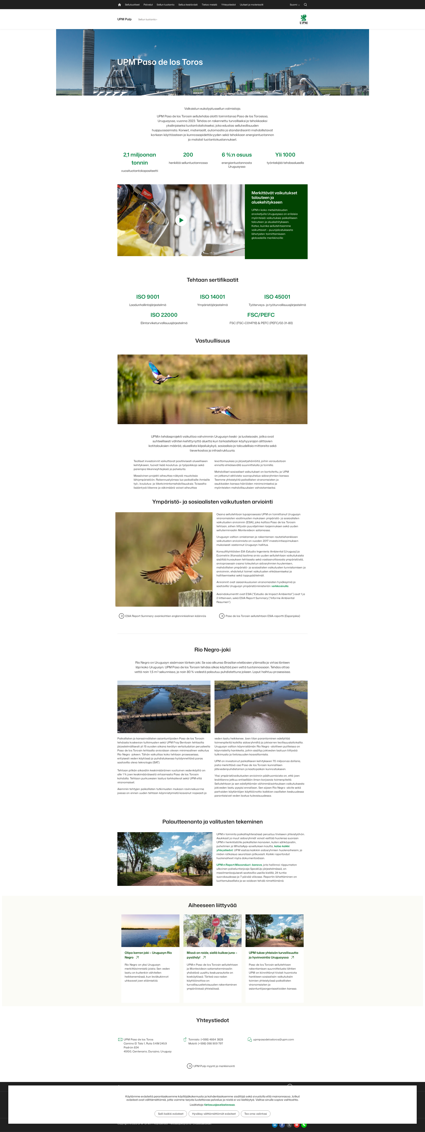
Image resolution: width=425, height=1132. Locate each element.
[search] (305, 4)
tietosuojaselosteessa (219, 1105)
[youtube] (296, 1125)
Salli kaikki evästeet (170, 1114)
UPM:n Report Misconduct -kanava (239, 865)
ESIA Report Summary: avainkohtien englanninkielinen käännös (165, 616)
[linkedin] (275, 1125)
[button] (304, 1125)
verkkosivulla (280, 586)
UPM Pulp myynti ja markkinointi (214, 1066)
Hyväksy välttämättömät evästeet (214, 1114)
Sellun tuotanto (147, 19)
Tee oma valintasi (255, 1114)
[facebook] (282, 1125)
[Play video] (181, 220)
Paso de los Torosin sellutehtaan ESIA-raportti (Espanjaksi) (263, 616)
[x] (289, 1125)
